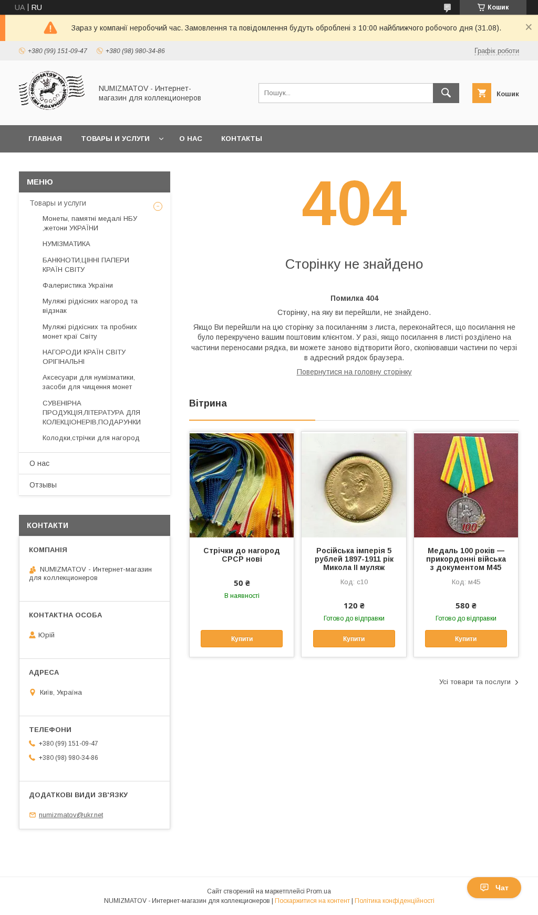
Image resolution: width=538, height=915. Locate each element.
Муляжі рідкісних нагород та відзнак (90, 305)
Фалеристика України (78, 285)
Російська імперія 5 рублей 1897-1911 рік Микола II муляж (354, 559)
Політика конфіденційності (394, 900)
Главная (45, 139)
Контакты (241, 139)
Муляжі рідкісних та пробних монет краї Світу (90, 331)
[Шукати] (446, 93)
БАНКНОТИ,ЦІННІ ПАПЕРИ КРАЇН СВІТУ (86, 264)
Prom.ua (318, 891)
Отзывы (43, 485)
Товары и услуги (115, 139)
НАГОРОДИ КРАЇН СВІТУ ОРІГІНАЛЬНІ (84, 356)
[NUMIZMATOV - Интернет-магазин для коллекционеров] (52, 111)
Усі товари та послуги (475, 682)
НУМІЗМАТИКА (66, 244)
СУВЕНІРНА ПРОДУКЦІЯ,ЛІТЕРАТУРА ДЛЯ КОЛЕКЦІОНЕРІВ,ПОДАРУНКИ (92, 412)
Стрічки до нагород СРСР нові (241, 554)
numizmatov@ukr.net (71, 815)
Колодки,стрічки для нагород (91, 438)
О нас (190, 139)
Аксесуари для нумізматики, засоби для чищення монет (89, 382)
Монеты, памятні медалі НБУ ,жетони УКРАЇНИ (90, 223)
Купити (242, 639)
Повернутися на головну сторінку (354, 372)
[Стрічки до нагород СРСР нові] (242, 484)
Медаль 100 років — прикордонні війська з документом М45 (466, 559)
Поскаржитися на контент (312, 900)
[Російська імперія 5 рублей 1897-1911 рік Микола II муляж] (354, 484)
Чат (502, 887)
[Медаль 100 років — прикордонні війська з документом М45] (466, 484)
